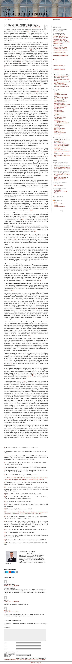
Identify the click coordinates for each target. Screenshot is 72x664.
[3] (31, 50)
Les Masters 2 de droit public (61, 86)
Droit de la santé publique (60, 106)
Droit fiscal (56, 114)
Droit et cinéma (58, 110)
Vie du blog (57, 134)
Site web (6, 649)
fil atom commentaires (59, 206)
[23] (24, 381)
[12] (31, 210)
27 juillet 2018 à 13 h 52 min (11, 601)
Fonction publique (58, 118)
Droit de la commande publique (62, 104)
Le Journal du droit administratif (62, 167)
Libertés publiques (58, 125)
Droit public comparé (59, 116)
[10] (37, 91)
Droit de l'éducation (59, 100)
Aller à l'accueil (8, 19)
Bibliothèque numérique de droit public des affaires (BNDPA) (61, 179)
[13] (22, 219)
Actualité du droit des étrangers (62, 165)
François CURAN (57, 39)
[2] (28, 31)
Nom (5, 643)
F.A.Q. (55, 59)
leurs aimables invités (60, 52)
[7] (4, 67)
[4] (41, 55)
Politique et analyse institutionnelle (59, 130)
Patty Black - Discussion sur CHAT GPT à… (62, 140)
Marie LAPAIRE (65, 42)
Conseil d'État (57, 190)
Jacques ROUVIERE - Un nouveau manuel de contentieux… (61, 147)
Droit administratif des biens (61, 97)
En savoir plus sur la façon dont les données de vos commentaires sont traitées (25, 658)
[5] (20, 58)
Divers (55, 96)
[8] (33, 70)
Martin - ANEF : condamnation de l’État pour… (61, 143)
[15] (15, 239)
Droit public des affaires (60, 117)
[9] (40, 85)
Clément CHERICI (58, 43)
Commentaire (7, 627)
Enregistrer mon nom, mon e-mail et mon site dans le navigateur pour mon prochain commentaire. (9, 654)
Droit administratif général (60, 99)
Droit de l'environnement (60, 101)
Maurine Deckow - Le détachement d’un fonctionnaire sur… (62, 155)
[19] (29, 335)
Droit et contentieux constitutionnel (59, 112)
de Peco (6, 610)
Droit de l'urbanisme (59, 103)
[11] (14, 110)
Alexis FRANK (61, 48)
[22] (28, 376)
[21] (33, 375)
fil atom (56, 205)
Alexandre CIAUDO (58, 47)
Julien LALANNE (64, 37)
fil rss (55, 202)
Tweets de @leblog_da (59, 65)
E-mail (6, 646)
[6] (20, 61)
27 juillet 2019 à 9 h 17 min (11, 611)
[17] (13, 290)
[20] (11, 363)
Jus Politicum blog (58, 185)
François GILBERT (58, 31)
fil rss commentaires (59, 203)
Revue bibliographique (60, 132)
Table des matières (59, 69)
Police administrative (59, 128)
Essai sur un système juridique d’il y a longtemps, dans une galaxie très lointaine (62, 76)
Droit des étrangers (59, 107)
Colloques (56, 93)
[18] (36, 308)
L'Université (57, 120)
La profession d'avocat (59, 121)
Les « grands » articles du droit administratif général (62, 82)
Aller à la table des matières (20, 19)
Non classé (57, 127)
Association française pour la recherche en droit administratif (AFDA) (62, 174)
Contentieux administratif (33, 27)
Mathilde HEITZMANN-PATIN (60, 50)
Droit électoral (57, 108)
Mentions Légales (36, 662)
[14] (35, 231)
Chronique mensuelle (59, 92)
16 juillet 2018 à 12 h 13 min (11, 585)
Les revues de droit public (60, 84)
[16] (40, 280)
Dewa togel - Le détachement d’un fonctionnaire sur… (62, 151)
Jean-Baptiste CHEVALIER (59, 37)
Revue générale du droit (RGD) (62, 168)
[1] (15, 29)
